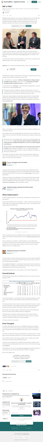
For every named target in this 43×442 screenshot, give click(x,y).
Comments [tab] (5, 377)
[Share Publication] (30, 2)
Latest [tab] (6, 390)
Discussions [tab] (10, 390)
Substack (16, 439)
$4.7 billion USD (23, 54)
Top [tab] (3, 390)
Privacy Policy (26, 418)
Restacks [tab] (9, 377)
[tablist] (6, 378)
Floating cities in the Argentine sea (10, 393)
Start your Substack (18, 437)
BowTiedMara (9, 188)
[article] (21, 396)
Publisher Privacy (26, 433)
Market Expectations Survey (33, 236)
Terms (22, 434)
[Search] (28, 2)
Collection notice (26, 434)
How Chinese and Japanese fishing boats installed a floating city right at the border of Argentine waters (16, 396)
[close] (31, 398)
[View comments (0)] (8, 15)
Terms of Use (13, 419)
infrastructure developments (8, 182)
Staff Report (15, 86)
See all (4, 418)
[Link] (1, 195)
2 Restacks (14, 366)
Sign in (39, 1)
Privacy (19, 434)
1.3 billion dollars (28, 173)
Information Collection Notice (27, 419)
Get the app (27, 437)
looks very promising (23, 348)
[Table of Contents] (1, 221)
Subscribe (34, 1)
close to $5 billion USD (7, 101)
